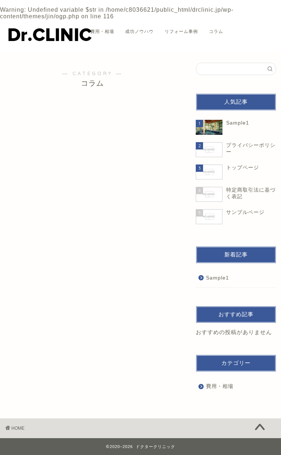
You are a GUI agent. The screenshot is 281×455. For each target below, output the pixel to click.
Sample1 (217, 278)
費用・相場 (102, 31)
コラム (216, 31)
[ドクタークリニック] (49, 43)
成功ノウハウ (139, 31)
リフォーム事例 (181, 31)
